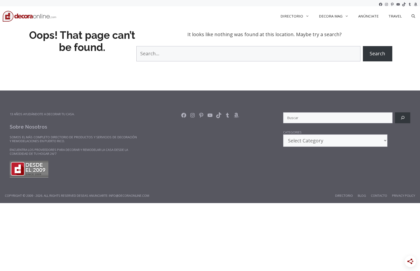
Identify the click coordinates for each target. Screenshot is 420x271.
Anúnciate (368, 16)
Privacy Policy (403, 195)
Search (377, 53)
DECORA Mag (330, 16)
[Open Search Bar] (413, 16)
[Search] (402, 117)
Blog (362, 195)
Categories (292, 132)
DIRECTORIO (291, 16)
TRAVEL (395, 16)
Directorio (344, 195)
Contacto (379, 195)
